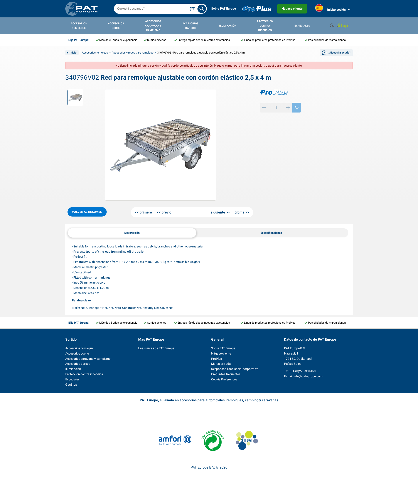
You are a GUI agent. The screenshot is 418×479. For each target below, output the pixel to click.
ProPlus (216, 358)
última (239, 212)
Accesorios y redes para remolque (132, 52)
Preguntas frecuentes (225, 374)
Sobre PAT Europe (223, 8)
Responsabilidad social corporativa (234, 369)
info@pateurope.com (308, 376)
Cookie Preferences (224, 379)
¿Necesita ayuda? (340, 52)
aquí (230, 65)
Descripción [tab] (132, 232)
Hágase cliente (292, 8)
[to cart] (296, 108)
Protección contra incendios (265, 26)
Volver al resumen (87, 211)
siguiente (218, 212)
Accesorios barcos (190, 25)
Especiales (302, 25)
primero (146, 212)
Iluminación (227, 25)
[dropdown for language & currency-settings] (319, 8)
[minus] (264, 108)
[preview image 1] (75, 97)
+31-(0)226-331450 (302, 371)
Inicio (73, 52)
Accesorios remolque (79, 25)
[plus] (288, 108)
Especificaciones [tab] (271, 232)
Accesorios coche (116, 25)
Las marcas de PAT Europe (156, 348)
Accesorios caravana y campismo (153, 26)
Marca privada (221, 363)
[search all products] (201, 9)
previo (166, 212)
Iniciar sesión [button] (336, 9)
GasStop (71, 384)
